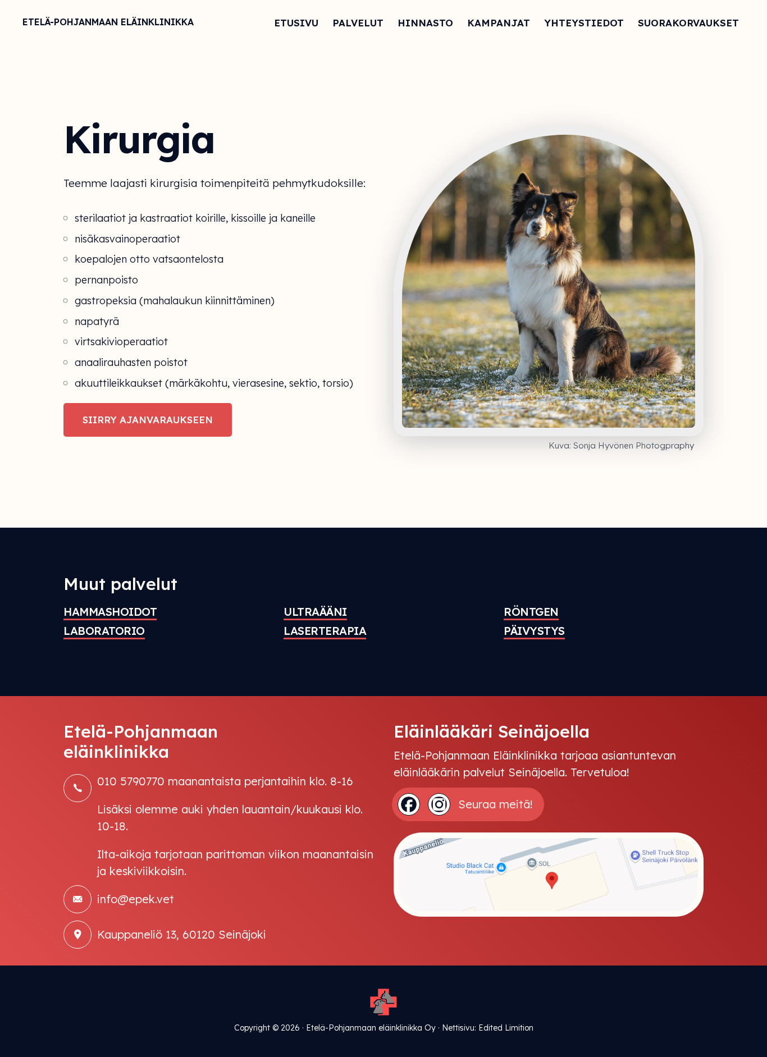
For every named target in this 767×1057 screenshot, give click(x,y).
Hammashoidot (110, 612)
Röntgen (531, 612)
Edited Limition (505, 1028)
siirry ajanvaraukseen (148, 419)
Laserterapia (325, 631)
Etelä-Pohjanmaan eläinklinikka (108, 22)
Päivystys (534, 631)
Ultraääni (315, 612)
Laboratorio (104, 631)
